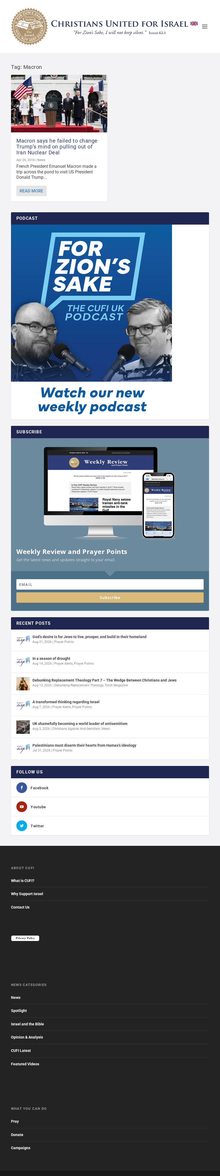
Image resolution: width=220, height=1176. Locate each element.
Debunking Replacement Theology (78, 685)
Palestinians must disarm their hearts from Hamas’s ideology (84, 745)
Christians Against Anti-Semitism (76, 729)
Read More (31, 190)
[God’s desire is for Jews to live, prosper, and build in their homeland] (23, 640)
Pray (15, 1121)
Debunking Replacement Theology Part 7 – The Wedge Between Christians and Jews (104, 680)
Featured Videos (25, 1064)
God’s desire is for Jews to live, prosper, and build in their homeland (89, 637)
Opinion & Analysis (27, 1037)
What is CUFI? (22, 881)
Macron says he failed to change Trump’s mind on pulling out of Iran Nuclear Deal (57, 146)
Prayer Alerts (63, 663)
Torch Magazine (116, 685)
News (41, 160)
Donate (17, 1135)
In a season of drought (51, 658)
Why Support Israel (27, 894)
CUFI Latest (21, 1050)
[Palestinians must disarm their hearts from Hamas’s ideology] (23, 749)
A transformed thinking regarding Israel (66, 702)
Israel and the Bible (27, 1024)
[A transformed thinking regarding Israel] (23, 705)
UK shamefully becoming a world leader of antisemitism (79, 723)
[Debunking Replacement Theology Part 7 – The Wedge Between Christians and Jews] (23, 683)
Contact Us (20, 907)
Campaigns (20, 1148)
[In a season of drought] (23, 662)
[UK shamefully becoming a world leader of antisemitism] (23, 727)
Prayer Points (64, 642)
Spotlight (19, 1010)
